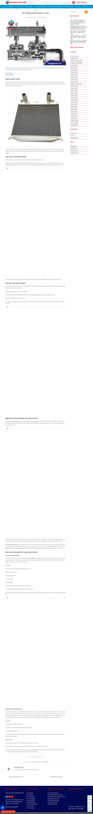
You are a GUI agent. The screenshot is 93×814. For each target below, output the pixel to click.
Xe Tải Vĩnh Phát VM (32, 804)
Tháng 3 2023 (74, 77)
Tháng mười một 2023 (76, 63)
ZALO (2, 807)
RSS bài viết (73, 148)
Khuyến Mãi (73, 133)
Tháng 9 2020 (74, 123)
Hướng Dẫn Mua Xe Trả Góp (55, 794)
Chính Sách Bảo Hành (53, 800)
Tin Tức (77, 6)
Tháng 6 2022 (74, 95)
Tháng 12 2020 (74, 120)
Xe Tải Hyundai (31, 800)
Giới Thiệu (20, 6)
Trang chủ (11, 6)
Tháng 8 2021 (74, 107)
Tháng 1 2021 (74, 118)
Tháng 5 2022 (74, 97)
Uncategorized (74, 138)
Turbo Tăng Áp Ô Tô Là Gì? (16, 776)
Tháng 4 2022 (74, 100)
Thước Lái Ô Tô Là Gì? (56, 776)
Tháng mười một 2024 (76, 60)
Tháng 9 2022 (74, 88)
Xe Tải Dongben (31, 796)
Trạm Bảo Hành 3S (52, 802)
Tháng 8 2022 (74, 90)
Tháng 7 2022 (74, 93)
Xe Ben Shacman (31, 802)
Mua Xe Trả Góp (41, 6)
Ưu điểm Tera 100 (52, 804)
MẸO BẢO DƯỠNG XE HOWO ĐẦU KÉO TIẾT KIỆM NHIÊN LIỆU (78, 42)
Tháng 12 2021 (74, 104)
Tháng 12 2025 (74, 56)
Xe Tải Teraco (30, 793)
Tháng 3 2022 (74, 102)
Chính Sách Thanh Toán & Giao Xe (57, 796)
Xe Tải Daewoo (31, 808)
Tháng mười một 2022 (76, 83)
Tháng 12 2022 (74, 81)
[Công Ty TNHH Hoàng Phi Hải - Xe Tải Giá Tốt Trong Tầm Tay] (15, 2)
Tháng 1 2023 (74, 79)
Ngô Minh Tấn (43, 17)
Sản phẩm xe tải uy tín (53, 798)
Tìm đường (90, 799)
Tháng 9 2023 (74, 65)
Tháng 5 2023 (74, 72)
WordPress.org (74, 153)
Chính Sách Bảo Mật (53, 793)
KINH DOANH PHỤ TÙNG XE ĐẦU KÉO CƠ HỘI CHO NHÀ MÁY (78, 37)
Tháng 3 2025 (74, 58)
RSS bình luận (74, 150)
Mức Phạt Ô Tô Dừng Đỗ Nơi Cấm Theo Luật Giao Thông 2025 (78, 32)
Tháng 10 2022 (74, 86)
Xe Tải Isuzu (30, 794)
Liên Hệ (85, 6)
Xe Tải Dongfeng (31, 798)
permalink (46, 761)
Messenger (90, 810)
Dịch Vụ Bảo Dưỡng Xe (55, 6)
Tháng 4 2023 (74, 74)
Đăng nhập (73, 146)
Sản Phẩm (29, 6)
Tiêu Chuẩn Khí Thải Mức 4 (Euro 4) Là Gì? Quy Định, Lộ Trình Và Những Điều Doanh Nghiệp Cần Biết (77, 22)
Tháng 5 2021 (74, 111)
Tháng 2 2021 (74, 116)
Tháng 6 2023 (74, 70)
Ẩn (11, 74)
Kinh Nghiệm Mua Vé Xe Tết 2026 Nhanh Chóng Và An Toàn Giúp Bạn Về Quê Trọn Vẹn (78, 28)
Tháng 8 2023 (74, 67)
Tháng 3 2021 (74, 113)
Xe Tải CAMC (30, 806)
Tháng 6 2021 (74, 109)
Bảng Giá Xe (69, 6)
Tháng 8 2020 (74, 125)
